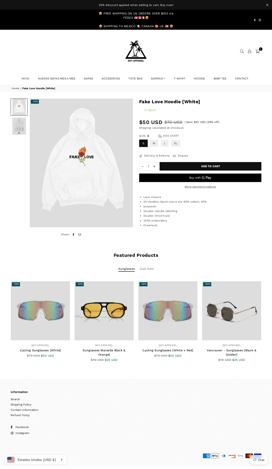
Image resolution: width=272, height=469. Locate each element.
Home (15, 88)
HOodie (199, 78)
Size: (159, 135)
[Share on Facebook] (73, 234)
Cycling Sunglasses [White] (40, 350)
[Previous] (35, 163)
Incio (25, 78)
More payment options (200, 186)
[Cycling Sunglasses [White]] (40, 310)
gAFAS (88, 78)
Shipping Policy (21, 404)
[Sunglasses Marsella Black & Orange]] (104, 310)
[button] (257, 51)
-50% (80, 284)
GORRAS (157, 78)
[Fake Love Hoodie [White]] (19, 107)
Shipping (145, 127)
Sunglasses (126, 268)
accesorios (111, 78)
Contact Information (24, 409)
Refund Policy (20, 415)
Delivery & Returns (156, 155)
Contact (242, 78)
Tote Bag (135, 78)
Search (15, 399)
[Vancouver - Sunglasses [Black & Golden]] (231, 310)
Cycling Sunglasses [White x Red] (167, 350)
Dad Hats (147, 268)
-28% (35, 101)
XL (176, 143)
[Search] (242, 51)
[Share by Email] (79, 234)
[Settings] (250, 51)
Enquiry (182, 155)
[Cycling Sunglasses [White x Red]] (167, 310)
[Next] (127, 163)
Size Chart (170, 135)
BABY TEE (220, 78)
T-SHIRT (179, 78)
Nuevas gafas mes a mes (56, 78)
